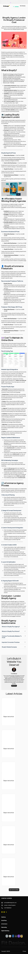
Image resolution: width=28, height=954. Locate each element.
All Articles (22, 6)
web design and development (15, 159)
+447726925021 (7, 908)
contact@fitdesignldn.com (10, 902)
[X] (6, 912)
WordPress (4, 920)
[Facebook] (4, 912)
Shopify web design (8, 521)
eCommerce (4, 924)
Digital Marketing (5, 930)
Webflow (3, 917)
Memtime (6, 443)
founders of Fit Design (15, 675)
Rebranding (4, 927)
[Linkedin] (2, 912)
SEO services (11, 468)
